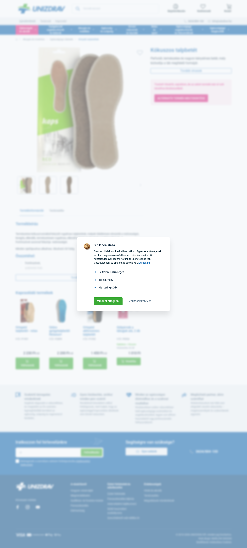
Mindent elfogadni (108, 301)
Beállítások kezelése (139, 301)
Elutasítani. (144, 262)
